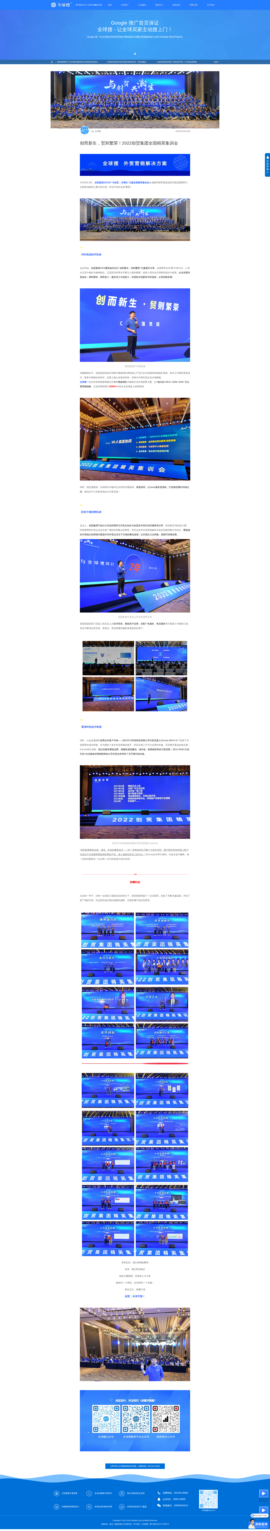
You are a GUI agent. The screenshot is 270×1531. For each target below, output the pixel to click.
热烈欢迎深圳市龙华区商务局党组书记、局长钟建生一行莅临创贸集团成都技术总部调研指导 (131, 62)
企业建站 (142, 5)
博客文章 (194, 5)
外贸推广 (125, 5)
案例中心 (159, 5)
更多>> (216, 62)
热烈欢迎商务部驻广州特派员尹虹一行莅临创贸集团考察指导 (180, 62)
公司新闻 (144, 1524)
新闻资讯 (176, 5)
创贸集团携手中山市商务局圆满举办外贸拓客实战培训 (77, 62)
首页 (110, 5)
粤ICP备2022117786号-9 (159, 1524)
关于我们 (211, 5)
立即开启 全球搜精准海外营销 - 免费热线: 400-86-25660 (135, 1466)
